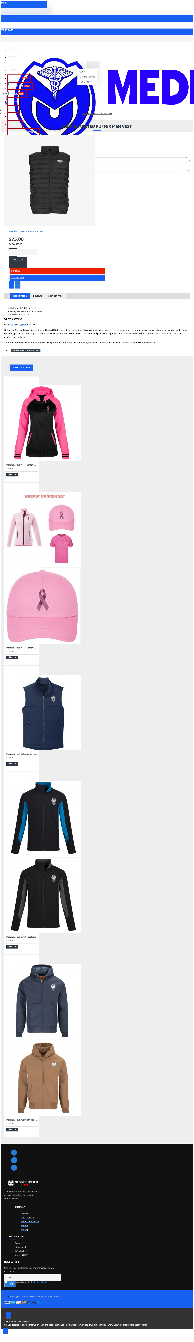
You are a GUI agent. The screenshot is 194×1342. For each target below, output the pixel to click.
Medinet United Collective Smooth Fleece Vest (22, 754)
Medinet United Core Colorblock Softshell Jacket (22, 937)
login (13, 324)
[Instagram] (14, 1168)
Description (20, 296)
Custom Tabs (55, 296)
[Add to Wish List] (11, 285)
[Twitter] (14, 1160)
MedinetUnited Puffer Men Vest (97, 113)
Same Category (21, 368)
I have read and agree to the (27, 1282)
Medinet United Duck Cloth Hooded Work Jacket (22, 1120)
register (22, 324)
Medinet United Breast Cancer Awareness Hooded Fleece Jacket (22, 465)
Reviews (37, 296)
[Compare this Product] (17, 285)
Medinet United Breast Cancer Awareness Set (22, 648)
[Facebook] (14, 1153)
